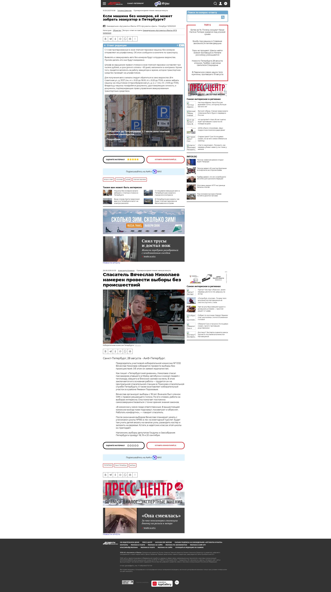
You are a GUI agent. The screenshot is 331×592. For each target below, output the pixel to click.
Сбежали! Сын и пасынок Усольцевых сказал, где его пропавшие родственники (213, 326)
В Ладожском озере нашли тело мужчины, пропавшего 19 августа (207, 73)
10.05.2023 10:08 (109, 10)
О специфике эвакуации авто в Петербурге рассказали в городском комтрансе (167, 193)
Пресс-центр (147, 542)
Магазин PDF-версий (163, 542)
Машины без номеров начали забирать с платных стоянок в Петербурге (126, 193)
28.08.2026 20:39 (109, 270)
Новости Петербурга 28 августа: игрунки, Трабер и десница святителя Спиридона (207, 63)
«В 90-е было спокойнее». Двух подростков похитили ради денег (211, 129)
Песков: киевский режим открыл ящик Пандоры (210, 161)
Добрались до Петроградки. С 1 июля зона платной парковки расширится (138, 133)
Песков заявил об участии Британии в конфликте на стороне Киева (212, 169)
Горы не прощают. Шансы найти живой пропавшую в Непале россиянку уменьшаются (207, 52)
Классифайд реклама (129, 547)
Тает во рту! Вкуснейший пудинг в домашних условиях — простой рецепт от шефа (211, 309)
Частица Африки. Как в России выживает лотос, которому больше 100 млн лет (212, 105)
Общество (117, 30)
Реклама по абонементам (176, 545)
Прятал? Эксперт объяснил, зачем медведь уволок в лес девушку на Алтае (211, 292)
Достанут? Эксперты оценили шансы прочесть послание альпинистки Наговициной (213, 334)
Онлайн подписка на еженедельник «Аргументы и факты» (198, 542)
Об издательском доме (129, 542)
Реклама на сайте (155, 545)
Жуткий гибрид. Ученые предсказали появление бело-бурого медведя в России (213, 113)
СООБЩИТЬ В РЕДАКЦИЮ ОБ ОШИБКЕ (189, 547)
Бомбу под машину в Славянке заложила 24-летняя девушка (207, 42)
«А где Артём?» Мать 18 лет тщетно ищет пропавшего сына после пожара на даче (212, 122)
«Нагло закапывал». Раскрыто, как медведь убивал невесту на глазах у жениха (212, 147)
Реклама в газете (138, 545)
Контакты (124, 545)
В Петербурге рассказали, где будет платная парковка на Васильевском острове (167, 201)
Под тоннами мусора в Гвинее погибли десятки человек (209, 195)
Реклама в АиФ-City (198, 545)
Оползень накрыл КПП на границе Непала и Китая (211, 186)
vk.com (138, 345)
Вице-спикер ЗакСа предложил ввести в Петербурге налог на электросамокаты (127, 201)
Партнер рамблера (142, 582)
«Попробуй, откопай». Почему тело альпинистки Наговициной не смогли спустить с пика (212, 300)
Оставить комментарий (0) (165, 159)
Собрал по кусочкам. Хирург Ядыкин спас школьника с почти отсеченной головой (213, 317)
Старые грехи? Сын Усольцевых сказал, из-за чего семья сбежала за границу (212, 139)
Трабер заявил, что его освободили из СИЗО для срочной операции (211, 178)
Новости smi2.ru (111, 263)
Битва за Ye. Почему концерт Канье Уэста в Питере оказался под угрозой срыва (207, 32)
